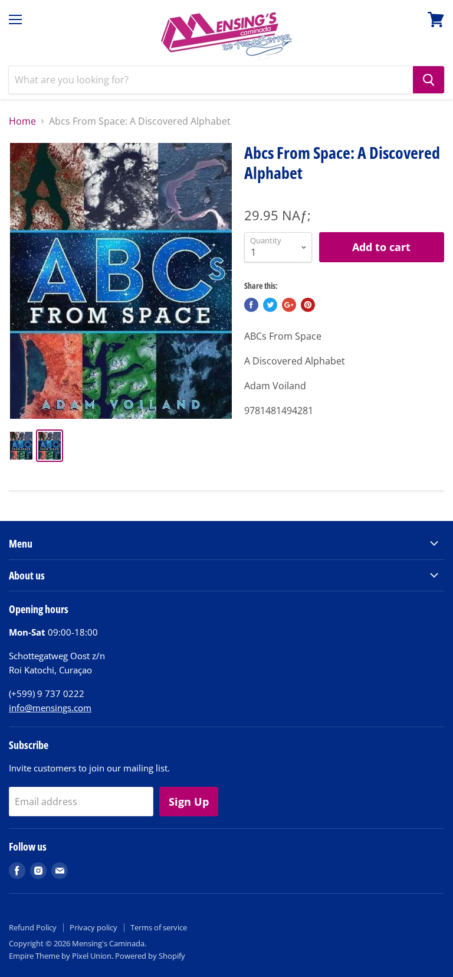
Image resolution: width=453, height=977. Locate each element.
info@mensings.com (50, 708)
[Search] (428, 79)
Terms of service (158, 927)
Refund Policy (33, 927)
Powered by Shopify (150, 955)
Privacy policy (93, 927)
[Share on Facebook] (251, 305)
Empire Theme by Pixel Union (60, 955)
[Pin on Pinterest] (308, 305)
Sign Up (189, 801)
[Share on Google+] (289, 305)
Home (22, 121)
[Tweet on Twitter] (270, 305)
